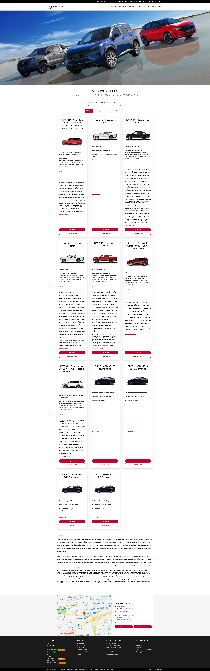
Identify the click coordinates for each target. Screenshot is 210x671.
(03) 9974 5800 (153, 1)
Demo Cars (81, 645)
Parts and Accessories (114, 645)
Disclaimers (60, 535)
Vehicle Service (111, 643)
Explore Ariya (105, 464)
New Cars (80, 643)
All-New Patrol (52, 650)
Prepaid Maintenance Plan (115, 652)
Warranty (109, 650)
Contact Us (123, 627)
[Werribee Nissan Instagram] (162, 1)
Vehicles (117, 6)
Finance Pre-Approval (84, 652)
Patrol (49, 648)
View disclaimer (96, 194)
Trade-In (80, 654)
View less (61, 171)
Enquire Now (72, 229)
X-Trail (49, 645)
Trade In (145, 6)
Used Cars (80, 648)
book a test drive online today (118, 102)
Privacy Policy (141, 652)
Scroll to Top (105, 589)
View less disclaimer (64, 214)
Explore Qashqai (72, 233)
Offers (124, 6)
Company (158, 6)
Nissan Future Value (113, 648)
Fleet (137, 643)
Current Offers (82, 650)
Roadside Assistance (113, 654)
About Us (139, 645)
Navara (49, 652)
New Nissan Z (52, 658)
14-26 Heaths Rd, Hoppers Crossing (136, 1)
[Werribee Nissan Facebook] (160, 1)
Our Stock (131, 6)
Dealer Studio (159, 669)
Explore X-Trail (137, 356)
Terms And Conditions (144, 650)
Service (150, 6)
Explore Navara (105, 233)
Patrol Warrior (52, 660)
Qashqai (50, 643)
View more (95, 159)
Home (112, 6)
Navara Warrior (52, 663)
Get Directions (142, 627)
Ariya (49, 656)
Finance (139, 6)
